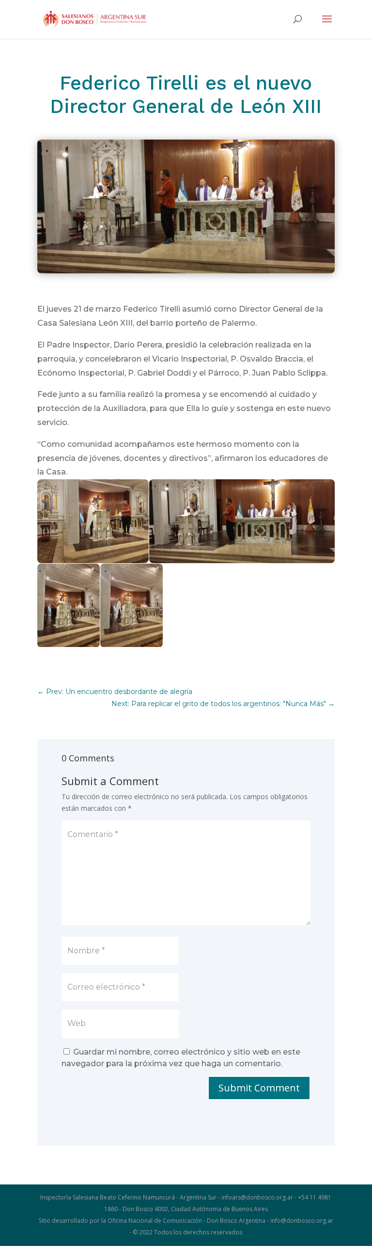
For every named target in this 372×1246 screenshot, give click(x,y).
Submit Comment (259, 1087)
